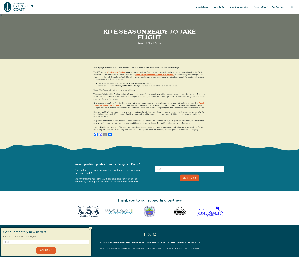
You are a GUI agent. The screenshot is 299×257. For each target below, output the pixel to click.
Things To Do (218, 7)
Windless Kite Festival (116, 72)
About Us (165, 242)
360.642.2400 (194, 248)
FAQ (173, 242)
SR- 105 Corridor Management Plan (114, 242)
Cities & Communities (239, 7)
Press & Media (152, 242)
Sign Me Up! (189, 177)
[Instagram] (154, 234)
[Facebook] (144, 234)
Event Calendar (202, 7)
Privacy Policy (194, 242)
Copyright (181, 242)
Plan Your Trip (278, 7)
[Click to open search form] (292, 7)
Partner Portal (138, 242)
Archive (158, 43)
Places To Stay (260, 7)
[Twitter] (149, 234)
